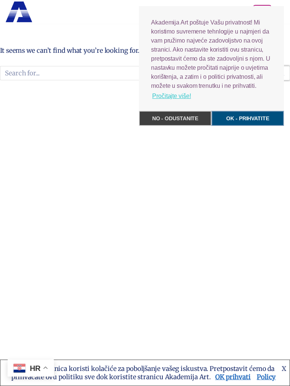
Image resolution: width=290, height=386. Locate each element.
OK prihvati (233, 377)
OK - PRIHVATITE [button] (247, 118)
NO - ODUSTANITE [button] (175, 118)
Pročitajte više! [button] (171, 96)
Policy (266, 377)
